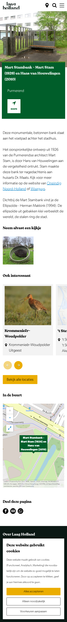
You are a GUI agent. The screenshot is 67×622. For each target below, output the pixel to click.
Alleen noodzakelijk (33, 601)
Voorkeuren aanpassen (33, 611)
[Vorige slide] (8, 365)
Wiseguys (38, 189)
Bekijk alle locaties (20, 379)
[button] (33, 445)
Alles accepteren (34, 591)
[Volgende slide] (18, 365)
